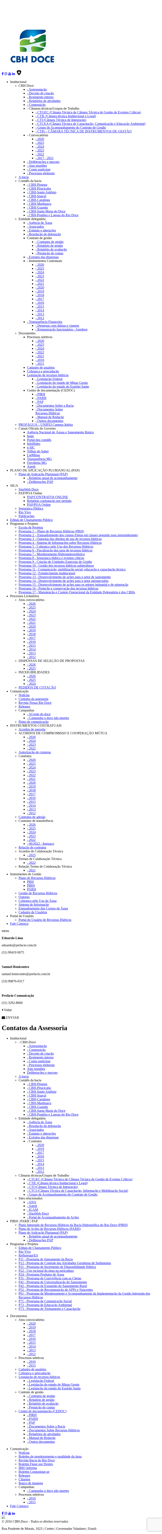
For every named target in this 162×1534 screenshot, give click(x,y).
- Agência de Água (39, 223)
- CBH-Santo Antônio (41, 192)
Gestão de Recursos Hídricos (38, 893)
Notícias (24, 695)
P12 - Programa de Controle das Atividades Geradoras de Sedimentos (65, 1263)
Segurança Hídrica (31, 508)
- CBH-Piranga (37, 184)
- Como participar (38, 169)
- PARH (40, 398)
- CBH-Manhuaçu (39, 203)
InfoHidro (33, 443)
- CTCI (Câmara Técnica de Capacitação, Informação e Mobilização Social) (77, 1190)
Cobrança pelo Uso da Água (38, 901)
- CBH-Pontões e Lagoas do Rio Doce (52, 215)
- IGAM (32, 1209)
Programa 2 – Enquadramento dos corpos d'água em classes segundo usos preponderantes (78, 535)
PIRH (31, 885)
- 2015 (39, 306)
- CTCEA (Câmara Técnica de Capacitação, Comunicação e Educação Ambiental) (90, 123)
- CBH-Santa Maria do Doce (46, 211)
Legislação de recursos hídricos (48, 375)
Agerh (31, 466)
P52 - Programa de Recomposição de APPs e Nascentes (56, 1289)
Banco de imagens (31, 1483)
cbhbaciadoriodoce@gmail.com (119, 1528)
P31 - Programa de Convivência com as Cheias (50, 1278)
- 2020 (39, 287)
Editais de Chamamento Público (31, 520)
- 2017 (39, 299)
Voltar (7, 1010)
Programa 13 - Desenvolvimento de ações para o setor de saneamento (65, 577)
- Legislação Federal (48, 379)
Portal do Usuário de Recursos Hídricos (45, 920)
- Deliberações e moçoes (43, 162)
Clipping (24, 1479)
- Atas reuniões (37, 165)
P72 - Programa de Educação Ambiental (45, 1305)
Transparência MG (39, 459)
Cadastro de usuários (41, 367)
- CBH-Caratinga (38, 200)
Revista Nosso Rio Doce (35, 702)
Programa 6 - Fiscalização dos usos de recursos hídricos (55, 550)
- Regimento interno (40, 97)
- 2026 (39, 139)
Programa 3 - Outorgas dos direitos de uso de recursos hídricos (60, 539)
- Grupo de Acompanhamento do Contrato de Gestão (70, 127)
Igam (30, 436)
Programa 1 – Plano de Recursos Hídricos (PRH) (51, 531)
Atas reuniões (36, 1069)
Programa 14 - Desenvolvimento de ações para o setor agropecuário (63, 581)
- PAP (39, 402)
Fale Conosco (19, 923)
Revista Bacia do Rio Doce (37, 1460)
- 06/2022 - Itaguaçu (40, 843)
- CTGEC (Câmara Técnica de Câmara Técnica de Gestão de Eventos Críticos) (88, 112)
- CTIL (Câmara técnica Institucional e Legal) (65, 116)
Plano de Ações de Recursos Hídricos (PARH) (50, 1229)
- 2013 (39, 314)
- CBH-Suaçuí (36, 196)
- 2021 (39, 283)
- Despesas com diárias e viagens (57, 325)
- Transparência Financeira (44, 322)
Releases (24, 706)
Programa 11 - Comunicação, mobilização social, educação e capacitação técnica (72, 569)
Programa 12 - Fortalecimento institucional (47, 573)
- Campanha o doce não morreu (48, 718)
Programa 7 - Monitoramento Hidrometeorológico (52, 554)
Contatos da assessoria (33, 699)
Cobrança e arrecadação (43, 371)
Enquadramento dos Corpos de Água (43, 908)
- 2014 (39, 310)
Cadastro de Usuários (33, 912)
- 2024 (39, 146)
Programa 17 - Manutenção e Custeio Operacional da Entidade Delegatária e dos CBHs (77, 592)
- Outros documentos (49, 421)
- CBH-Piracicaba (39, 188)
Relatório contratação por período (49, 501)
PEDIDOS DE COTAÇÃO (37, 687)
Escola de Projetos (31, 527)
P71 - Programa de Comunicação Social (45, 1301)
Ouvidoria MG (37, 462)
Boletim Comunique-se (34, 1471)
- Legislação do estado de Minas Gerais (61, 383)
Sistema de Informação (34, 904)
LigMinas (33, 455)
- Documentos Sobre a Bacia (54, 405)
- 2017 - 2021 (44, 158)
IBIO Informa (28, 1468)
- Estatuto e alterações (41, 230)
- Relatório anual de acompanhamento (52, 478)
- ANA (31, 1202)
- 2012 (39, 318)
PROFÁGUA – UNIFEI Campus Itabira (46, 424)
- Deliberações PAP (40, 482)
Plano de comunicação (34, 722)
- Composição (36, 104)
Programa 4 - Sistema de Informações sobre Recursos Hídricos (60, 542)
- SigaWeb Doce (38, 1213)
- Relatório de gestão (49, 245)
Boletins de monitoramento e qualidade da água (50, 1456)
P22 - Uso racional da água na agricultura (46, 1270)
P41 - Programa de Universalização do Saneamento (53, 1282)
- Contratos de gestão (49, 242)
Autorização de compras (35, 752)
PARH (31, 889)
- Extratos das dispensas (43, 257)
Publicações (26, 516)
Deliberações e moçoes (42, 1072)
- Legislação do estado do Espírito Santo (62, 386)
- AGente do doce (39, 714)
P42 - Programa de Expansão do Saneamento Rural (53, 1286)
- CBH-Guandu (37, 207)
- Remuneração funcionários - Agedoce (61, 329)
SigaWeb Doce (29, 489)
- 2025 (39, 143)
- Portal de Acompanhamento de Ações (53, 1217)
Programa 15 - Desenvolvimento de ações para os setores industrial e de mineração (73, 584)
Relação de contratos (32, 847)
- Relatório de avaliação (51, 249)
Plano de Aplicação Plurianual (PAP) (43, 474)
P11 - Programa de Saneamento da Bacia (46, 1259)
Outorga (24, 897)
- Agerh (32, 1206)
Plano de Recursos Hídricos (37, 878)
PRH (30, 881)
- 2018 (39, 295)
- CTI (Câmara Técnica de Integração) (60, 120)
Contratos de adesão (32, 817)
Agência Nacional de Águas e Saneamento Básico (60, 432)
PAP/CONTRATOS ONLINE (47, 497)
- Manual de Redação (49, 417)
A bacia (24, 177)
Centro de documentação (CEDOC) (42, 1411)
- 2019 (39, 291)
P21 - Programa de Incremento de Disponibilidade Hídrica (57, 1267)
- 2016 (39, 303)
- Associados (35, 226)
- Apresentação (37, 89)
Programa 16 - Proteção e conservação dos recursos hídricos (58, 588)
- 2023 (39, 150)
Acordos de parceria (32, 729)
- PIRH (40, 394)
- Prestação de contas (49, 253)
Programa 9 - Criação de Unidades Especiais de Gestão (55, 562)
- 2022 (39, 154)
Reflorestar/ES (28, 1255)
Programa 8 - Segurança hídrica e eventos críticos (51, 558)
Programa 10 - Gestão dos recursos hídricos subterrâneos (56, 565)
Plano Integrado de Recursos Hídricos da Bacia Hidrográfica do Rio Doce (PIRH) (73, 1225)
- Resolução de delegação (44, 234)
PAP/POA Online (39, 504)
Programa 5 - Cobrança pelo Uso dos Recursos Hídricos (56, 546)
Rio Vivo (25, 512)
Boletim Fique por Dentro (36, 1464)
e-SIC (31, 447)
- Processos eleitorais (41, 173)
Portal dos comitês (39, 440)
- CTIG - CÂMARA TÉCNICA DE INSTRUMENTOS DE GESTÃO (83, 131)
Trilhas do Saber (38, 451)
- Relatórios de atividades (44, 101)
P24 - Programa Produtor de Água (41, 1274)
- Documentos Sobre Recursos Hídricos (49, 411)
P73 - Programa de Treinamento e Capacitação (49, 1309)
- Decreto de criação (40, 93)
